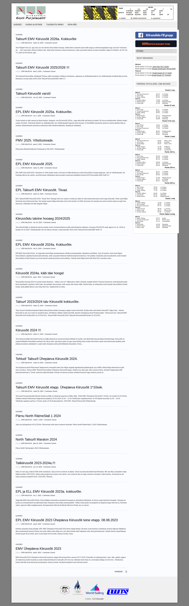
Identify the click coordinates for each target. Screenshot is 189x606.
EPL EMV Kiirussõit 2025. (34, 164)
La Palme (165, 94)
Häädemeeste (166, 101)
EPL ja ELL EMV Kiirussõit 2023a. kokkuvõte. (49, 491)
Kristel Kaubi (141, 101)
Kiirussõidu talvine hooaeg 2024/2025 (43, 218)
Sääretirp (165, 103)
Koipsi (164, 218)
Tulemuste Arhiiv (55, 25)
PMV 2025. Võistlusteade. (35, 140)
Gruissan (167, 142)
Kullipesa (167, 146)
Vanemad (119, 572)
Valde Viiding (141, 97)
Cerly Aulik (140, 103)
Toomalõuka (166, 221)
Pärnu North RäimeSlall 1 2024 (38, 416)
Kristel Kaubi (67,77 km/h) (162, 73)
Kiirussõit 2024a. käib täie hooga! (40, 273)
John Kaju (140, 95)
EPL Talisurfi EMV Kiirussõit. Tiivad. (42, 190)
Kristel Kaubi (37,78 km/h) (161, 75)
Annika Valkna (141, 100)
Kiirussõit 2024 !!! (28, 330)
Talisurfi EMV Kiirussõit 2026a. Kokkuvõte (46, 39)
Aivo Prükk (140, 125)
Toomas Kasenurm (143, 94)
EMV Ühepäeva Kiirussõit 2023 (38, 548)
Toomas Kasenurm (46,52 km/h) (164, 69)
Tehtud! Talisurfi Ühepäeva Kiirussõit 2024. (47, 359)
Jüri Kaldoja (26, 43)
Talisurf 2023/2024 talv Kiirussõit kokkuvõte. (47, 301)
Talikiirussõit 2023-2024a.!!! (35, 463)
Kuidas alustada (34, 25)
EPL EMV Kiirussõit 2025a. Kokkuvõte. (44, 112)
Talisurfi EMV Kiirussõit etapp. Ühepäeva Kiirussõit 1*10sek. (59, 387)
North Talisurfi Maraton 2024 (36, 439)
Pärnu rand (167, 140)
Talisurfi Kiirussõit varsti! (33, 93)
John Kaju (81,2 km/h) (160, 67)
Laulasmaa (167, 149)
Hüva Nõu (72, 25)
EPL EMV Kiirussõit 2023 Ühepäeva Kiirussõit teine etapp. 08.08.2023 (67, 520)
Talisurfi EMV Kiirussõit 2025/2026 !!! (42, 67)
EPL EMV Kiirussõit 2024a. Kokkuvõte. (44, 244)
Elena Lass (140, 210)
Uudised (18, 25)
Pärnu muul (165, 219)
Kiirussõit (99, 599)
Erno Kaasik (141, 204)
